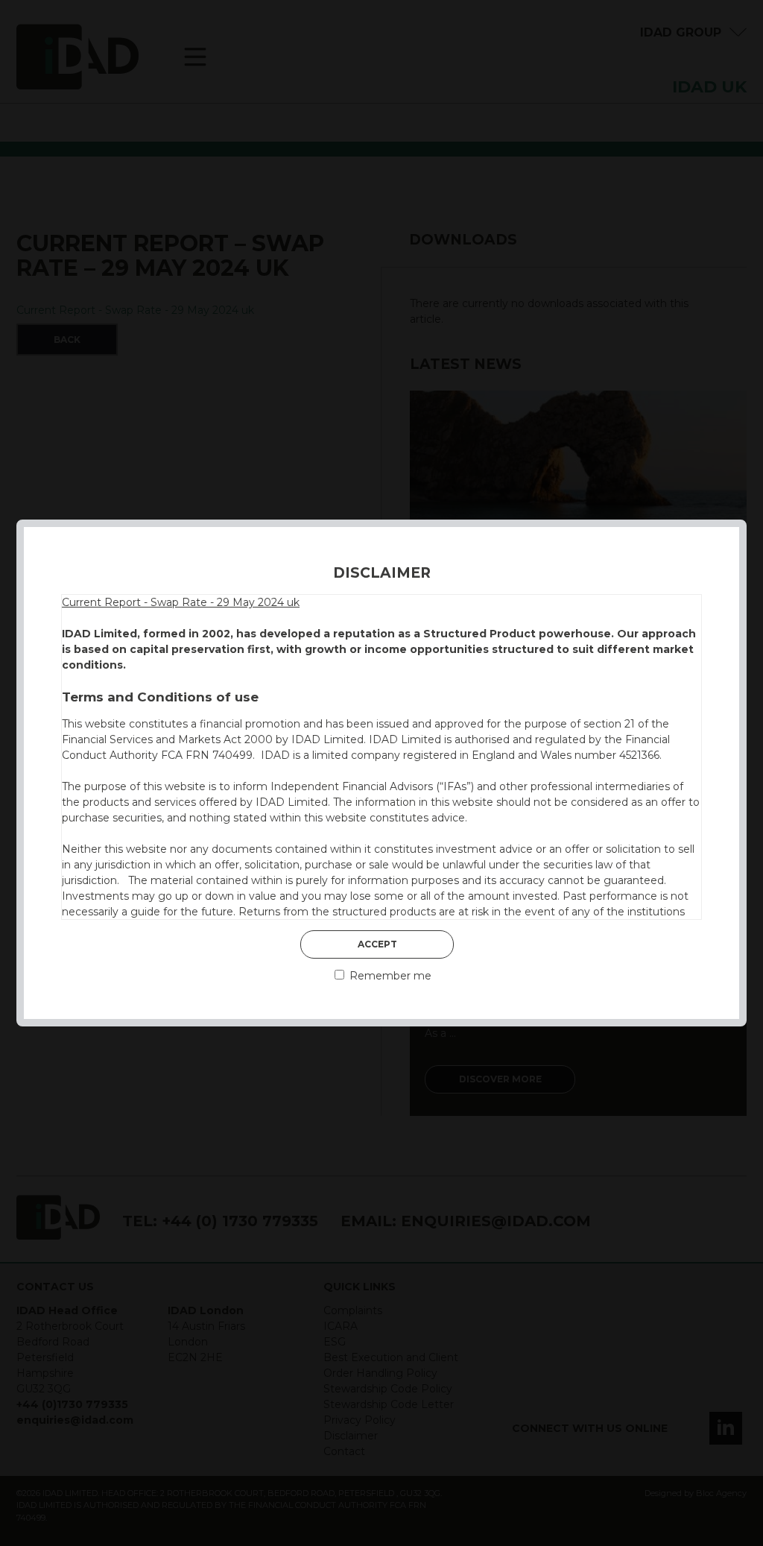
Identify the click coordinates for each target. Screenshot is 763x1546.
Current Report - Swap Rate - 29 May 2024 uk (181, 602)
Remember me (388, 975)
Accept (377, 944)
